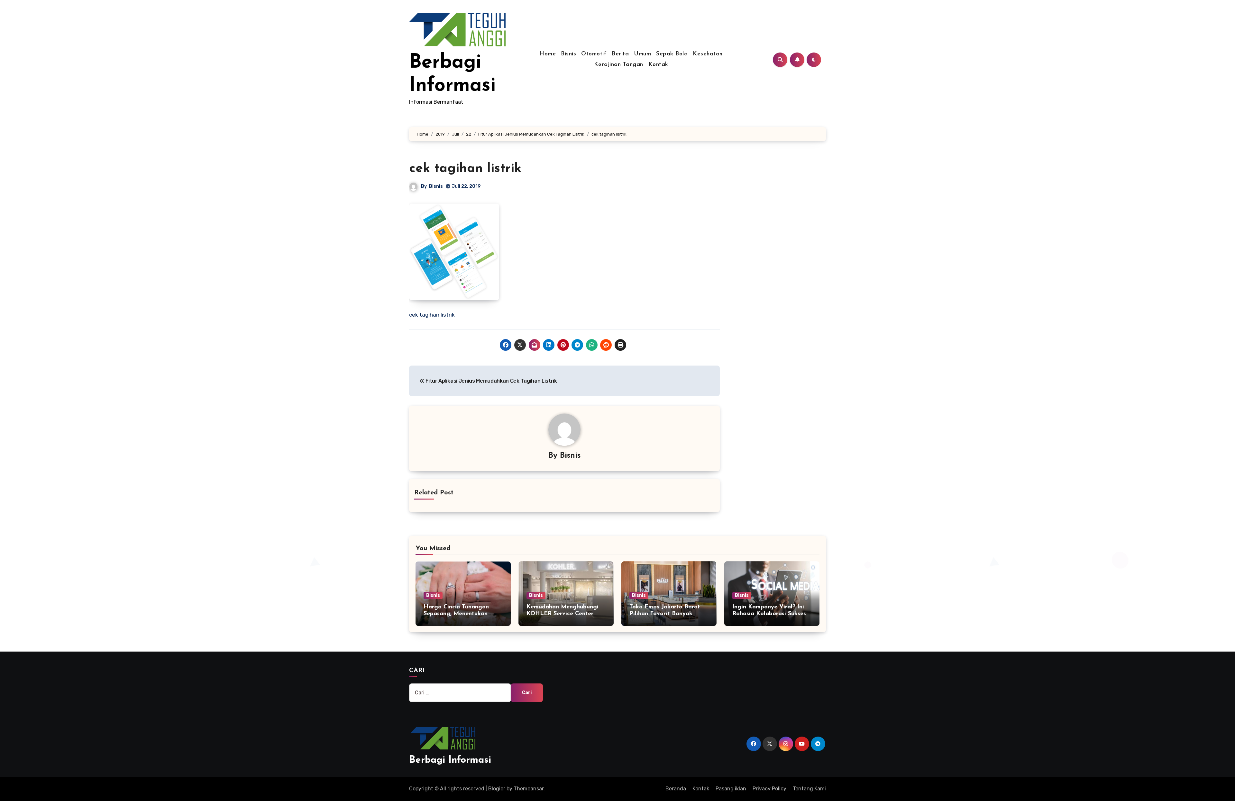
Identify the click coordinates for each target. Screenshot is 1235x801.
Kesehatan (708, 54)
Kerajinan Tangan (618, 65)
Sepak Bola (672, 54)
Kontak (658, 65)
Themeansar (529, 789)
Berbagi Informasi (450, 760)
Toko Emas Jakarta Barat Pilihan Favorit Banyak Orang (664, 614)
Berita (620, 54)
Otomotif (594, 54)
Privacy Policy (769, 789)
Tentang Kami (809, 789)
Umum (642, 54)
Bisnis (568, 54)
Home (547, 54)
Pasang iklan (731, 789)
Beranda (675, 789)
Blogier (496, 789)
